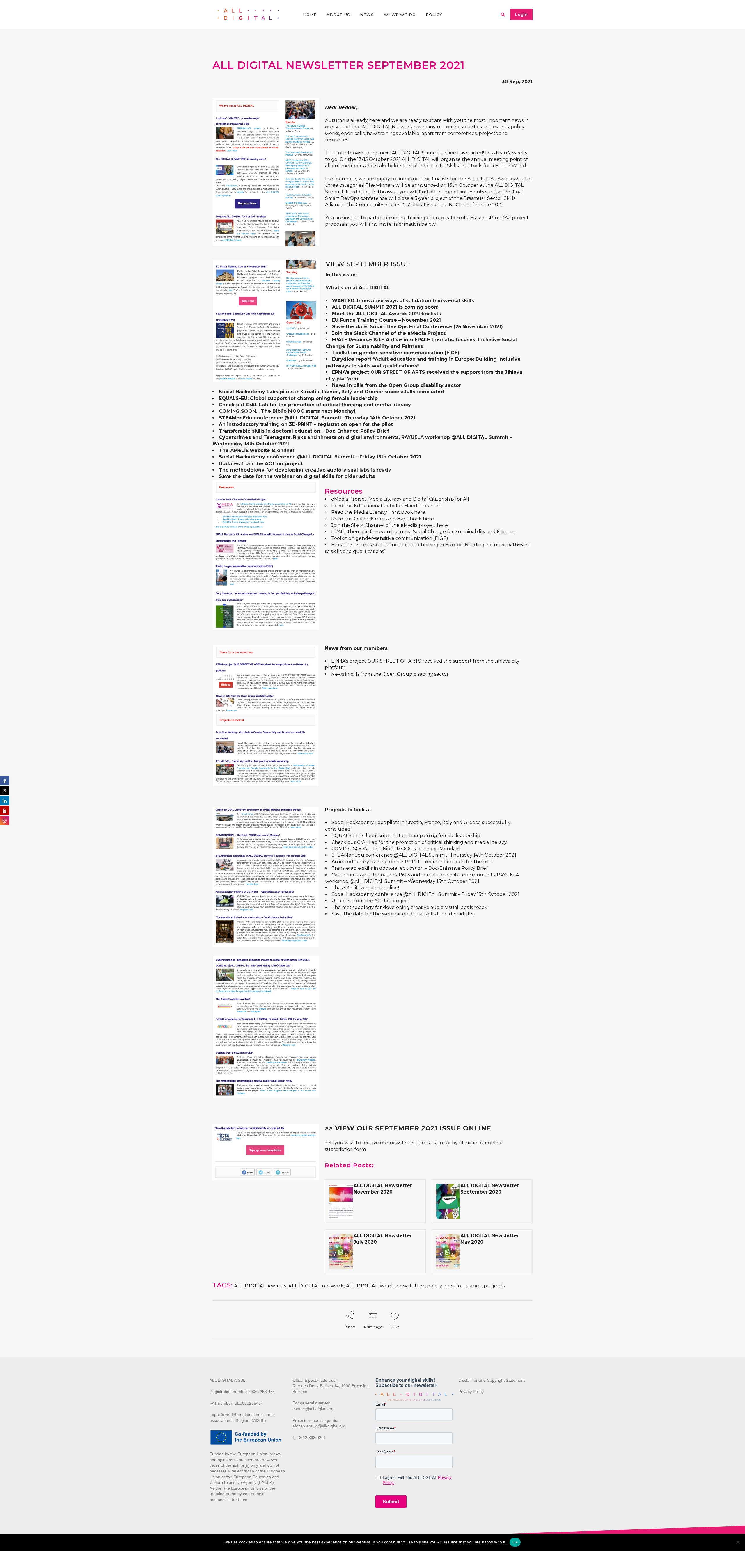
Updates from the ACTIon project (261, 463)
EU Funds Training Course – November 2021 (386, 320)
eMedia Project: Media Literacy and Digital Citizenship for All (400, 499)
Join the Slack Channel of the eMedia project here (389, 525)
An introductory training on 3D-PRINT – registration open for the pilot (306, 424)
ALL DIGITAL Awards (260, 1286)
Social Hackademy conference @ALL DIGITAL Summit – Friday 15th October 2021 (320, 457)
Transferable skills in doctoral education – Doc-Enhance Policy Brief (304, 431)
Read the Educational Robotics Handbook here (386, 505)
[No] (738, 1542)
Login (521, 14)
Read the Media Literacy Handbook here (378, 512)
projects (494, 1286)
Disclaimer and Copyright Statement (491, 1380)
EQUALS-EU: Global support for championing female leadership (298, 398)
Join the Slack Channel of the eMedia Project (389, 333)
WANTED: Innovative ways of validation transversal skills (403, 300)
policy (434, 1286)
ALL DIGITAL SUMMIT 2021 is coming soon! (385, 307)
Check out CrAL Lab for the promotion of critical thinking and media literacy (315, 405)
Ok (515, 1542)
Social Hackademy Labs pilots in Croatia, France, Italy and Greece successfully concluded (331, 391)
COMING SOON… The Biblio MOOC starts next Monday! (287, 411)
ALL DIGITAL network (316, 1286)
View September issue (368, 264)
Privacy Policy (471, 1391)
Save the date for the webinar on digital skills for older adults (297, 476)
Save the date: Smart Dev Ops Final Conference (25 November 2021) (417, 326)
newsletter (410, 1286)
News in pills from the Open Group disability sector (396, 385)
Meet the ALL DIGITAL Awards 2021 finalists (386, 313)
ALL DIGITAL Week (370, 1286)
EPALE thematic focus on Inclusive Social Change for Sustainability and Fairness (423, 531)
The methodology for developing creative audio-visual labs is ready (305, 470)
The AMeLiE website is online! (256, 450)
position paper (463, 1286)
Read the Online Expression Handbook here (382, 519)
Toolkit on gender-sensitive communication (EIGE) (395, 352)
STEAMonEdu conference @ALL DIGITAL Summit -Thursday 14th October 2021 (317, 418)
